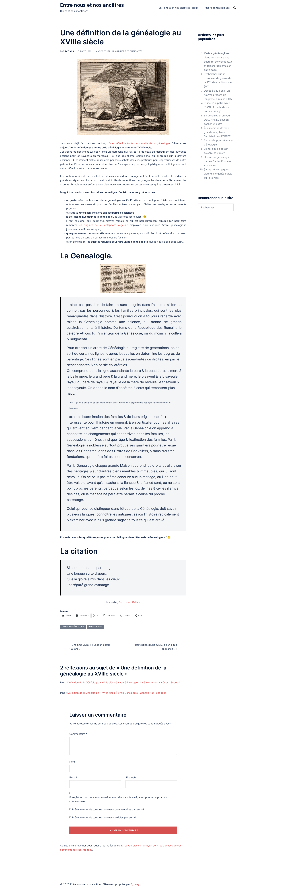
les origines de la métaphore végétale (103, 225)
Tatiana (69, 51)
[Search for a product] (234, 7)
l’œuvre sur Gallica (129, 602)
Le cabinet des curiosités (127, 51)
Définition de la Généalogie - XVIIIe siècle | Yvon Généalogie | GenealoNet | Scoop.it (116, 692)
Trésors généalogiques (216, 7)
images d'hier (95, 626)
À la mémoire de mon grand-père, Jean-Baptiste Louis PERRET (217, 132)
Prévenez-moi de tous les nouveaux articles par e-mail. (104, 817)
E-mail (73, 777)
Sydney (135, 884)
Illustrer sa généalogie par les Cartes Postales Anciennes (217, 161)
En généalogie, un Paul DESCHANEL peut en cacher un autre (217, 119)
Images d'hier (103, 51)
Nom (72, 761)
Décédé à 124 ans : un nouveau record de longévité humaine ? (217, 95)
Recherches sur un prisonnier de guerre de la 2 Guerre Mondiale (218, 78)
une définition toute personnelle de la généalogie (139, 143)
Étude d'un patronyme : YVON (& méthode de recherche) (217, 107)
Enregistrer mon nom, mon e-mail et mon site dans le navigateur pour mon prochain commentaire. (118, 799)
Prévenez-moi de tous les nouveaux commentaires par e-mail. (108, 809)
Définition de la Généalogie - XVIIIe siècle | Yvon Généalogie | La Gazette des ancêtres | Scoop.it (124, 682)
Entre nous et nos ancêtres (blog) (178, 7)
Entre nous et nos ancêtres (92, 5)
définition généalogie (73, 626)
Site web (130, 777)
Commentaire (78, 733)
